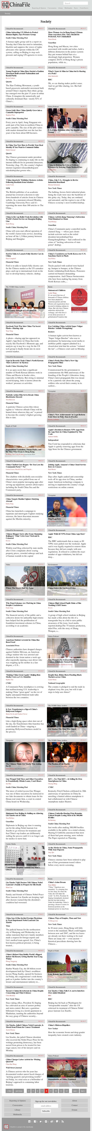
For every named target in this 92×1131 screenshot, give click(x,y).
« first (9, 1091)
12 (67, 1091)
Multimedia (68, 8)
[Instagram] (45, 1121)
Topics (76, 8)
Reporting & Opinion (39, 8)
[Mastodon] (57, 1121)
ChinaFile (16, 4)
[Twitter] (40, 1121)
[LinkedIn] (29, 1121)
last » (83, 1091)
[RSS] (62, 1121)
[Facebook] (34, 1121)
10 (56, 1091)
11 (61, 1091)
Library (60, 8)
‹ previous (18, 1091)
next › (75, 1091)
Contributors (84, 8)
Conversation (52, 8)
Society (7, 13)
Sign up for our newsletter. (46, 1101)
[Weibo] (51, 1121)
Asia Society (29, 1127)
